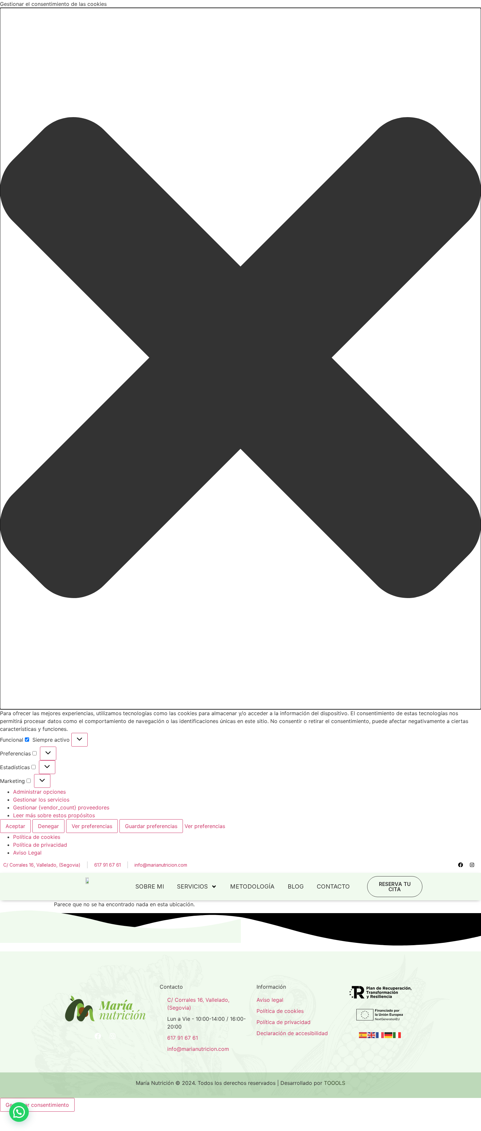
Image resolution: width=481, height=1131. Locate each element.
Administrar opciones (39, 791)
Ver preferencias (92, 826)
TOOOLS (334, 1083)
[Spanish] (363, 1034)
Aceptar (15, 826)
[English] (371, 1034)
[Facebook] (461, 865)
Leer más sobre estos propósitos (54, 815)
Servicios (192, 886)
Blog (296, 886)
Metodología (252, 886)
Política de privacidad (40, 844)
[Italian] (397, 1034)
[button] (240, 358)
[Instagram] (472, 865)
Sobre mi (149, 886)
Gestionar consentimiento (37, 1105)
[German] (388, 1034)
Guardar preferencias (151, 826)
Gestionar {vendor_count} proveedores (61, 807)
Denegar (48, 826)
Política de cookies (36, 837)
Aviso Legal (27, 852)
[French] (380, 1034)
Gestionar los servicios (41, 799)
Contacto (333, 886)
